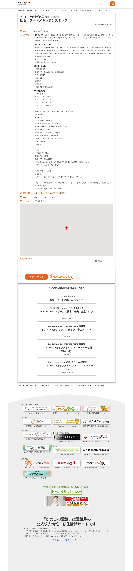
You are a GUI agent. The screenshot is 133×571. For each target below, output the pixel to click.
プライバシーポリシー (72, 540)
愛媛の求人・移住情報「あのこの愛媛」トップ (34, 10)
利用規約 (56, 540)
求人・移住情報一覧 (62, 10)
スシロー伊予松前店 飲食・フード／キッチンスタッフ (93, 10)
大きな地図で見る (26, 259)
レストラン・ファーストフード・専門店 (50, 193)
